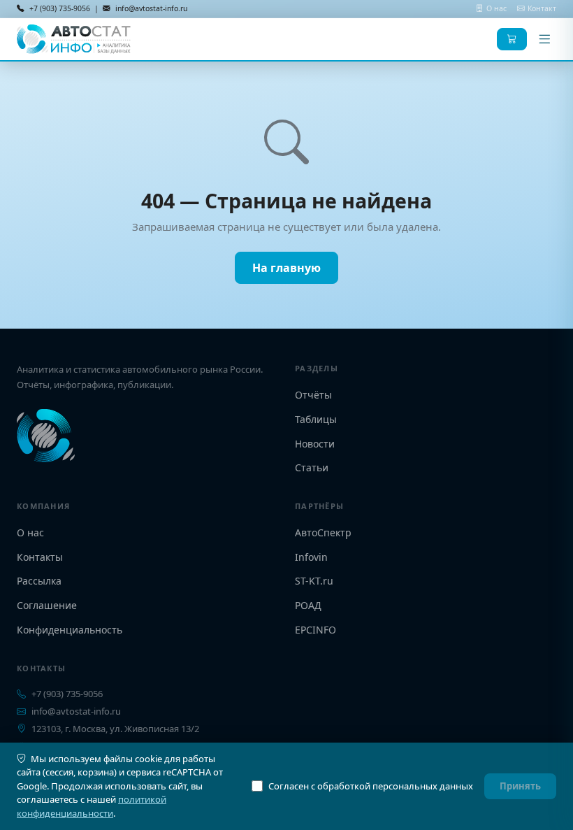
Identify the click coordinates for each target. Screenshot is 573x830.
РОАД (308, 605)
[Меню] (544, 39)
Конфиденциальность (69, 629)
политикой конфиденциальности (91, 806)
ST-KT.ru (314, 580)
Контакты (40, 557)
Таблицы (316, 419)
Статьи (311, 467)
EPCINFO (315, 629)
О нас (497, 8)
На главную (286, 268)
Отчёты (313, 394)
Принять (520, 786)
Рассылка (39, 580)
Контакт (542, 8)
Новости (315, 443)
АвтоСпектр (323, 532)
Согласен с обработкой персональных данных (370, 786)
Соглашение (47, 605)
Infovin (311, 557)
